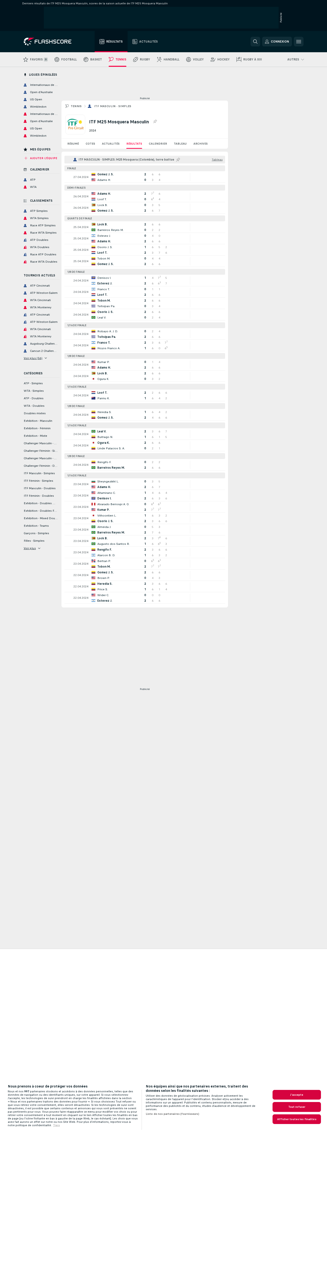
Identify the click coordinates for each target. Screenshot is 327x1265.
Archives (200, 143)
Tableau (180, 143)
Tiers (56, 1125)
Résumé (73, 143)
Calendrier (158, 143)
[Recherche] (255, 41)
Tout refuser (296, 1107)
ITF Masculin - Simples (112, 106)
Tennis (76, 106)
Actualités (111, 143)
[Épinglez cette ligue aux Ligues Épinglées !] (155, 122)
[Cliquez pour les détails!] (144, 177)
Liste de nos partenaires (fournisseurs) (172, 1114)
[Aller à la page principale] (51, 41)
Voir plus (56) (33, 358)
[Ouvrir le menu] (299, 41)
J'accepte (296, 1094)
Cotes (90, 143)
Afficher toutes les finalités (296, 1119)
